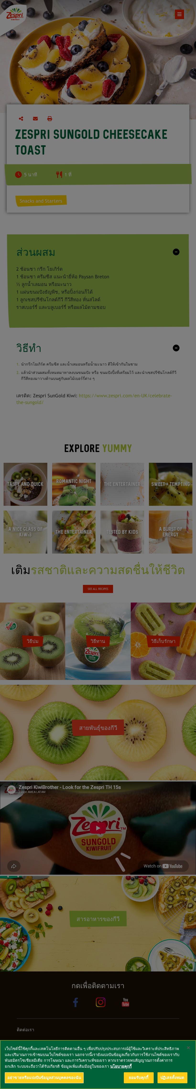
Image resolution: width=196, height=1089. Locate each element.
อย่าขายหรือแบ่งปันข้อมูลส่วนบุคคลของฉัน (44, 1077)
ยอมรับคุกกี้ (138, 1077)
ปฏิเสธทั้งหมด (172, 1077)
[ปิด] (188, 1047)
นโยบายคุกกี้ (121, 1066)
